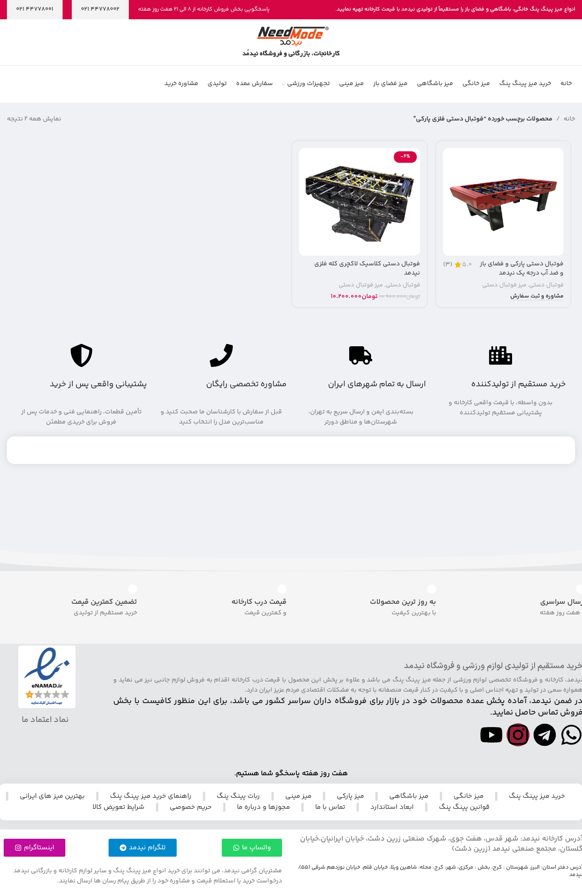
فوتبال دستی (546, 285)
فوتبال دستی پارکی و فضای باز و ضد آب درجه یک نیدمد (522, 268)
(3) (447, 265)
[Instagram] (518, 734)
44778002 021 (100, 9)
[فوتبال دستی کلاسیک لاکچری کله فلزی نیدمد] (359, 202)
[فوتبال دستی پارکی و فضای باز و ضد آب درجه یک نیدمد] (503, 202)
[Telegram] (544, 734)
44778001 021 (34, 9)
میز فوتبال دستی (504, 285)
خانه (569, 119)
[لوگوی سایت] (291, 42)
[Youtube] (491, 734)
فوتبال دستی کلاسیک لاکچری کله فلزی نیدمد (367, 268)
